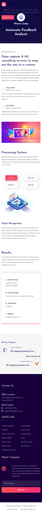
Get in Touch (8, 17)
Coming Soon (26, 434)
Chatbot (5, 430)
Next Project (32, 356)
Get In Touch (6, 442)
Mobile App (6, 446)
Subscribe (21, 490)
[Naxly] (21, 4)
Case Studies (26, 426)
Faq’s (23, 438)
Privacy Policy (12, 509)
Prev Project (9, 342)
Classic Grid (25, 430)
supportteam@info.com (13, 411)
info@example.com (13, 317)
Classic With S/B (8, 434)
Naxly (18, 506)
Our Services (25, 446)
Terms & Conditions (27, 509)
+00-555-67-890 (32, 10)
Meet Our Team (27, 442)
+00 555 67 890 (11, 408)
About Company (8, 426)
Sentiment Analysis (9, 450)
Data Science (7, 438)
